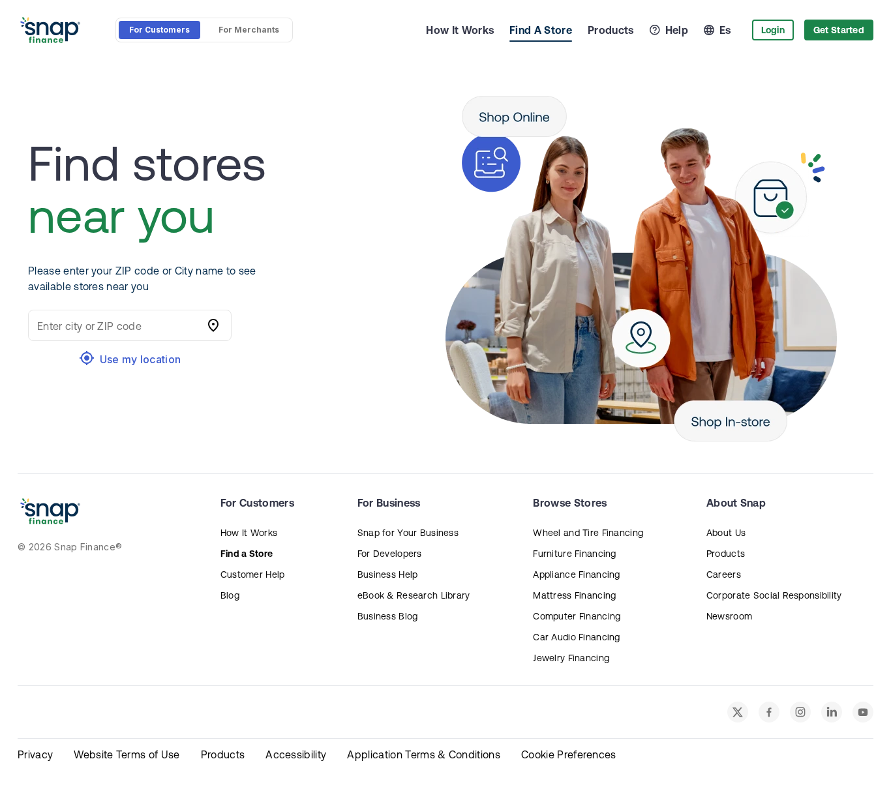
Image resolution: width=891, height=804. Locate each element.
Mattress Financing (574, 595)
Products (611, 30)
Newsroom (729, 616)
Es (725, 30)
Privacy (35, 754)
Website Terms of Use (126, 754)
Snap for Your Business (408, 533)
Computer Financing (576, 616)
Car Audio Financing (576, 637)
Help (676, 30)
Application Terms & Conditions (423, 754)
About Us (726, 533)
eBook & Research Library (413, 595)
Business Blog (387, 616)
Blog (229, 595)
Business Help (387, 574)
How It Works (460, 30)
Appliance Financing (576, 574)
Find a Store (246, 553)
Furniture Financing (574, 553)
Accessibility (295, 754)
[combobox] (116, 325)
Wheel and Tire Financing (588, 533)
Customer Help (252, 574)
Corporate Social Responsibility (774, 595)
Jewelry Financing (571, 658)
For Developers (389, 553)
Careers (723, 574)
